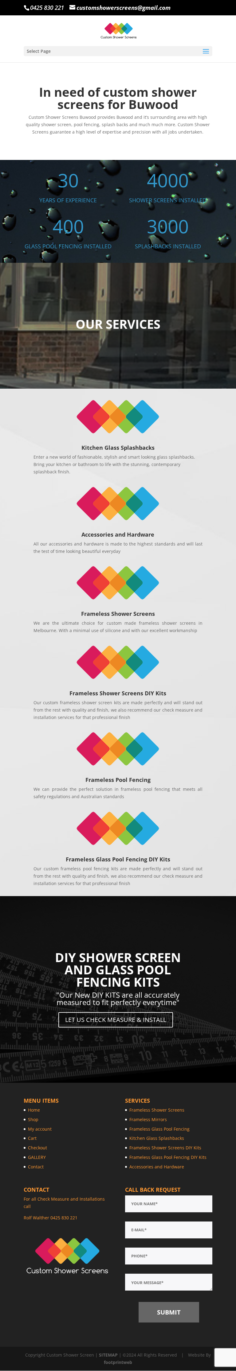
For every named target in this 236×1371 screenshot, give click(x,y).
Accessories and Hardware (156, 1167)
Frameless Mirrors (148, 1119)
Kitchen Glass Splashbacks (156, 1138)
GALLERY (37, 1157)
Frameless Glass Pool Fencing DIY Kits (167, 1157)
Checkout (37, 1148)
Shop (33, 1119)
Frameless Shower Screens (156, 1110)
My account (40, 1129)
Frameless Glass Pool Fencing (159, 1129)
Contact (36, 1167)
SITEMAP (108, 1355)
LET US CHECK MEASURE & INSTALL (115, 1020)
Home (34, 1110)
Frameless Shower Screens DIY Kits (165, 1148)
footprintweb (118, 1362)
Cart (32, 1138)
